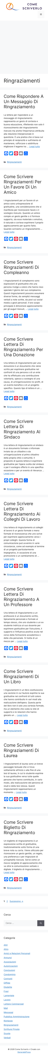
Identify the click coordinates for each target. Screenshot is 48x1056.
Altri (6, 945)
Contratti (8, 978)
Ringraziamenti (14, 162)
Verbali (7, 1037)
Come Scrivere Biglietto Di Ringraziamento (19, 827)
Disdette (8, 987)
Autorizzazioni (11, 966)
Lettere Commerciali (14, 1004)
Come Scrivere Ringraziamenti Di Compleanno (21, 267)
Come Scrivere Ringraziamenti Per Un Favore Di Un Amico (22, 184)
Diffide (7, 983)
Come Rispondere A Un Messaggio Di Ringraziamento (24, 101)
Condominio (10, 974)
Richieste (8, 1021)
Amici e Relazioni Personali (17, 953)
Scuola (7, 1033)
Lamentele (9, 995)
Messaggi (8, 1012)
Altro (6, 949)
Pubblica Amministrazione (16, 1016)
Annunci (8, 957)
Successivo (16, 901)
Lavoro (7, 1000)
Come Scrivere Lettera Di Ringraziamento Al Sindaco (22, 429)
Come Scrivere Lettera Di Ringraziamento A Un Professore (21, 596)
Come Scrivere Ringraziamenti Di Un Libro (21, 676)
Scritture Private (12, 1029)
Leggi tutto (34, 146)
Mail (6, 1008)
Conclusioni (9, 970)
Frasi (6, 991)
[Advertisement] (24, 46)
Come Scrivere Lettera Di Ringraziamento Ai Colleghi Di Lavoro (22, 511)
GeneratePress (24, 1052)
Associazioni (10, 962)
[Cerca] (40, 923)
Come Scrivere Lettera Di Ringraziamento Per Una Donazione (23, 346)
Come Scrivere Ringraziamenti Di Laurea (21, 750)
